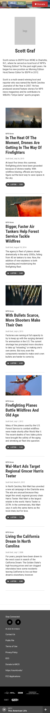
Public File (10, 640)
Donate (41, 4)
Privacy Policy (12, 652)
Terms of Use (11, 646)
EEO (7, 658)
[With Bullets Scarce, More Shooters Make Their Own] (24, 295)
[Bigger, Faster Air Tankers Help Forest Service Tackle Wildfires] (24, 206)
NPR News (10, 134)
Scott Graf (9, 158)
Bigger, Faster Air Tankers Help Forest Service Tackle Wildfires (22, 233)
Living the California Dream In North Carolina (22, 541)
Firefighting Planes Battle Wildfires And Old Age (22, 410)
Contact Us (10, 634)
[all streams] (46, 709)
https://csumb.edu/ (14, 670)
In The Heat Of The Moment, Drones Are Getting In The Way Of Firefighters (24, 145)
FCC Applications (13, 676)
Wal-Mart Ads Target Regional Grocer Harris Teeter (25, 471)
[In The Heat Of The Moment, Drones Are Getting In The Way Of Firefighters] (24, 118)
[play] (4, 709)
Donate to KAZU (13, 664)
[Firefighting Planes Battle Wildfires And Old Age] (24, 385)
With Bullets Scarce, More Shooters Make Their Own (23, 320)
